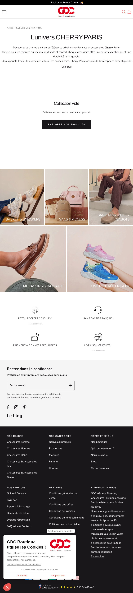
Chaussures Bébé (17, 455)
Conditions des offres (61, 504)
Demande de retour (18, 513)
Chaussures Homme (18, 448)
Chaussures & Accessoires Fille (22, 464)
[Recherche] (124, 12)
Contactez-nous (100, 468)
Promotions (55, 448)
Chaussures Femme (18, 442)
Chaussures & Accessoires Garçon (22, 475)
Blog (93, 461)
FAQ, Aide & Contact (18, 526)
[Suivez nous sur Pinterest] (24, 407)
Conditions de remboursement (66, 517)
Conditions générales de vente (63, 496)
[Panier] (129, 12)
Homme (53, 468)
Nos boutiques (99, 442)
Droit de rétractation (18, 519)
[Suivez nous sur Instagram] (16, 407)
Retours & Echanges (18, 506)
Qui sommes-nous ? (102, 448)
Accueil (10, 27)
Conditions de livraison (62, 511)
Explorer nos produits (66, 124)
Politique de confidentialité (64, 524)
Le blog (14, 416)
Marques (54, 455)
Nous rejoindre (99, 455)
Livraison (12, 500)
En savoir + (97, 556)
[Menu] (4, 12)
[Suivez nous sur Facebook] (8, 407)
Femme (53, 461)
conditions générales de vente (45, 397)
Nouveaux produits (60, 442)
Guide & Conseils (16, 493)
